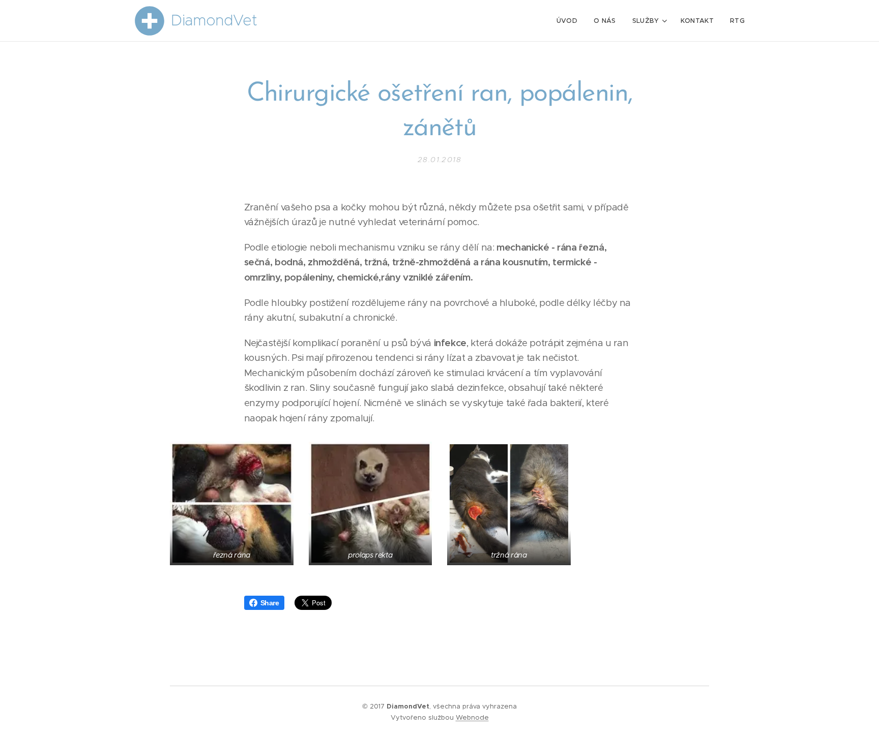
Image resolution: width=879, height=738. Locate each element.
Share (269, 603)
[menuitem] (569, 21)
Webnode (472, 717)
